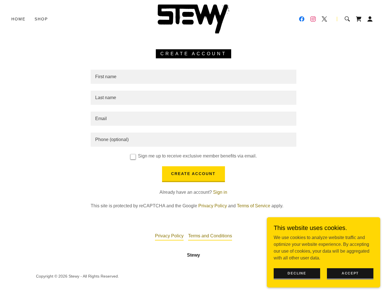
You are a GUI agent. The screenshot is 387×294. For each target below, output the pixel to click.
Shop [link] (41, 19)
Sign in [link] (220, 192)
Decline (297, 273)
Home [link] (18, 19)
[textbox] (193, 77)
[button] (370, 19)
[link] (193, 18)
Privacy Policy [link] (212, 205)
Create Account (193, 173)
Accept (350, 273)
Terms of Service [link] (253, 205)
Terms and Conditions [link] (210, 235)
